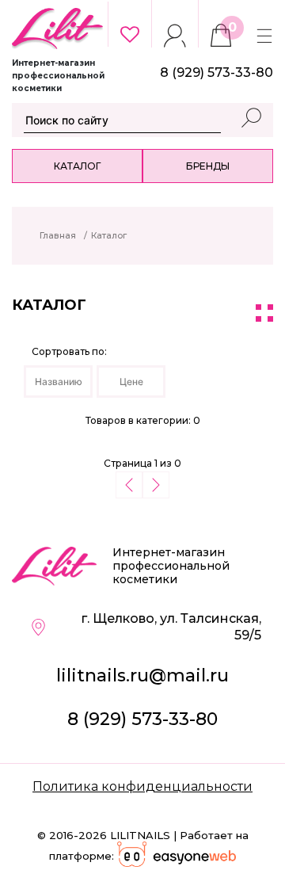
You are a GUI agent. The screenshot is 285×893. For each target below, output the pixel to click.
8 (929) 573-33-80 (142, 719)
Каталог (77, 166)
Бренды (208, 166)
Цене (131, 381)
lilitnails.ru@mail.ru (142, 675)
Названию (58, 381)
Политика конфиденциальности (142, 786)
